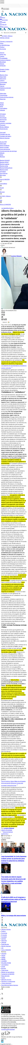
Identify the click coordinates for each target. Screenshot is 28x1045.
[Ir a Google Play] (6, 1009)
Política (10, 208)
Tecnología (3, 118)
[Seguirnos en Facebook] (2, 989)
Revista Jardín (4, 170)
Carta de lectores (5, 149)
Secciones (5, 20)
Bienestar (3, 84)
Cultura (2, 80)
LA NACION (4, 208)
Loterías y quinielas (5, 123)
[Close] (2, 918)
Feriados (2, 121)
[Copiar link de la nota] (2, 317)
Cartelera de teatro (5, 136)
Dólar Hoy (3, 54)
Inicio (3, 17)
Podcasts (2, 125)
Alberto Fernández (6, 830)
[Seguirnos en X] (2, 994)
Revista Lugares (4, 164)
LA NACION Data (5, 45)
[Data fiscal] (2, 1042)
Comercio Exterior (5, 60)
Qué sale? (3, 132)
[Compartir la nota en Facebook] (2, 319)
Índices (2, 64)
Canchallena (3, 108)
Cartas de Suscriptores (6, 97)
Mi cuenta (5, 27)
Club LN (4, 24)
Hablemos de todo (5, 88)
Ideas (1, 155)
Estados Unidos (4, 69)
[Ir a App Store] (6, 1013)
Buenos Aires (4, 75)
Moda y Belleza (4, 127)
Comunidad (3, 82)
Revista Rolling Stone (6, 168)
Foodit (4, 22)
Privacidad (11, 1029)
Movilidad (3, 62)
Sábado (2, 153)
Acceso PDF (3, 142)
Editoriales (3, 93)
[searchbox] (13, 33)
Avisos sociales (4, 147)
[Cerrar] (26, 29)
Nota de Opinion (8, 832)
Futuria (2, 52)
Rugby (2, 104)
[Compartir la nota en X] (4, 319)
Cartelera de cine (5, 134)
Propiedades (3, 58)
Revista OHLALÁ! (5, 160)
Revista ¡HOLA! (4, 162)
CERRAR (2, 1)
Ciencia (2, 86)
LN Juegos (3, 114)
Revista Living (4, 166)
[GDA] (5, 1035)
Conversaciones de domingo (8, 151)
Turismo (2, 116)
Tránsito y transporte (6, 41)
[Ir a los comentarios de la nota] (4, 312)
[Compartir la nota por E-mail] (6, 319)
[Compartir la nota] (2, 315)
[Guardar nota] (2, 312)
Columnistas (3, 95)
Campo (2, 56)
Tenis (1, 106)
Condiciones (4, 1029)
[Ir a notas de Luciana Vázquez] (14, 251)
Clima (1, 43)
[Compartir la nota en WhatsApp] (4, 315)
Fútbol (2, 103)
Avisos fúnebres (4, 145)
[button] (14, 116)
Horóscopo (3, 119)
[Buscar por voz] (25, 32)
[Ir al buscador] (2, 11)
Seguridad (3, 77)
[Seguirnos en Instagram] (2, 999)
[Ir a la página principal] (14, 15)
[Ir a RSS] (2, 1004)
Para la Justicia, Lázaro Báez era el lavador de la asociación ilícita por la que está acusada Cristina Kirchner (13, 783)
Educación (3, 78)
